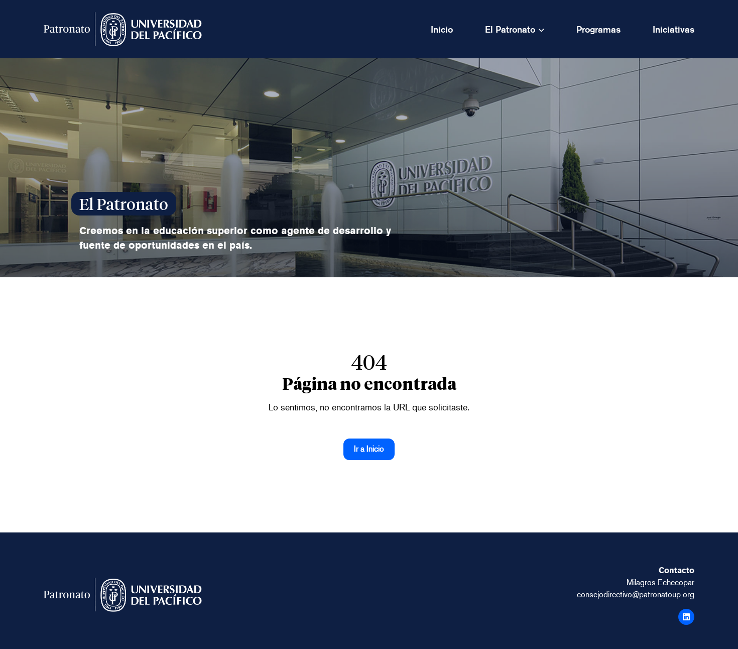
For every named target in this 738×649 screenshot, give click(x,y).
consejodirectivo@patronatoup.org (635, 594)
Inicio (442, 29)
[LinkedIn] (686, 617)
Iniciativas (673, 29)
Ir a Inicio (369, 449)
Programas (598, 29)
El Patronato (510, 29)
